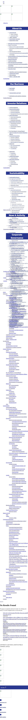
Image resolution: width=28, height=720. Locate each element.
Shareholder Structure (14, 39)
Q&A (10, 166)
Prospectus (12, 153)
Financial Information (14, 109)
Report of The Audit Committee (16, 47)
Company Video (13, 227)
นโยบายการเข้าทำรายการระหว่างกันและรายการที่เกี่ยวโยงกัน (19, 268)
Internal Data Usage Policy (16, 283)
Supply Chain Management (18, 221)
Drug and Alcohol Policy (16, 291)
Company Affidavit (14, 137)
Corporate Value (14, 36)
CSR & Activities (13, 222)
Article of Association (15, 140)
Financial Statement (15, 112)
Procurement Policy (14, 266)
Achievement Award (14, 73)
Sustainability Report (14, 177)
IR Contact (12, 161)
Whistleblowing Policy (15, 256)
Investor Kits (13, 155)
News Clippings (13, 147)
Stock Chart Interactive (15, 117)
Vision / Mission (14, 34)
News (10, 219)
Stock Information (13, 115)
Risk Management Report (15, 51)
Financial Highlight (14, 111)
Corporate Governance (15, 190)
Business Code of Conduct (16, 299)
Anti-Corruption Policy (15, 255)
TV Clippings (13, 148)
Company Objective (14, 139)
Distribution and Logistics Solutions (17, 96)
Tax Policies (13, 261)
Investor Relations (13, 107)
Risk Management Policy (16, 258)
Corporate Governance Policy (17, 248)
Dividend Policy (14, 125)
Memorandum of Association (17, 142)
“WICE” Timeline (13, 37)
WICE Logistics (3, 707)
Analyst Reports (14, 158)
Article (11, 221)
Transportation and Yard (15, 93)
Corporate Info (12, 32)
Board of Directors (12, 59)
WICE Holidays (12, 75)
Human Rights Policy (15, 262)
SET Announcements (15, 145)
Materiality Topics (14, 185)
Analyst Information (14, 156)
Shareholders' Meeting (15, 126)
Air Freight (11, 90)
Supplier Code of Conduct (16, 301)
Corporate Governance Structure (19, 191)
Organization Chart (13, 40)
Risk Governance (15, 212)
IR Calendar (13, 128)
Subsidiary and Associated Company (18, 72)
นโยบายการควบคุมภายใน (16, 277)
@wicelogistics (3, 712)
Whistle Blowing (14, 164)
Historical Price (13, 118)
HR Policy (12, 264)
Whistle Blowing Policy (15, 278)
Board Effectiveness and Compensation (17, 194)
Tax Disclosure (15, 218)
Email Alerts (13, 162)
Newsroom (11, 144)
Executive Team (12, 69)
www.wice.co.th (3, 702)
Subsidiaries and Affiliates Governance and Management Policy (19, 294)
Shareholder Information (15, 122)
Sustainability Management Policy (18, 274)
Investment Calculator (15, 120)
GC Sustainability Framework (17, 180)
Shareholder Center (16, 199)
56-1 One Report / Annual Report (17, 131)
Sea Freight (12, 88)
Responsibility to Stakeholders (16, 245)
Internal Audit (13, 259)
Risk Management (16, 210)
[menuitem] (3, 2)
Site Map (3, 687)
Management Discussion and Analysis (19, 114)
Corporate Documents (14, 136)
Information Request (14, 159)
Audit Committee (12, 61)
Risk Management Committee (15, 62)
